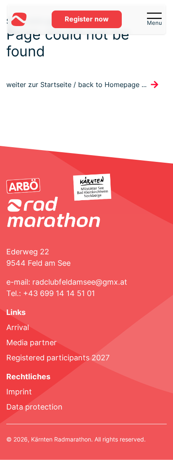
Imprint (19, 391)
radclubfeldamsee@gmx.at (79, 282)
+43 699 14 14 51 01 (59, 293)
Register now (87, 19)
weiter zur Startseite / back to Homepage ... (76, 85)
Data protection (34, 406)
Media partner (31, 342)
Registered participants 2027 (58, 357)
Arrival (17, 327)
